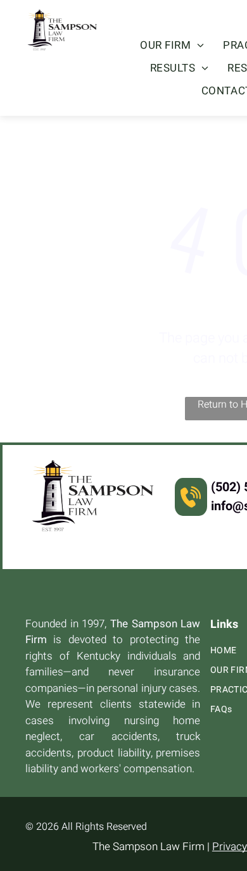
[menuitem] (171, 45)
